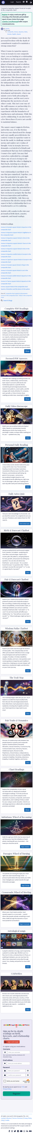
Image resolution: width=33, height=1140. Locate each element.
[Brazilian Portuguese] (8, 1025)
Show (27, 351)
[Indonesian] (16, 1027)
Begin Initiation (25, 847)
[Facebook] (9, 1131)
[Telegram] (18, 1131)
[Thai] (27, 1025)
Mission (9, 1118)
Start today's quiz (24, 523)
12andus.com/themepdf (10, 21)
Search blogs (7, 300)
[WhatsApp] (24, 1131)
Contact (3, 1118)
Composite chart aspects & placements (16, 293)
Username (6, 1049)
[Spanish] (6, 1025)
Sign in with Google (13, 1042)
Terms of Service (17, 1118)
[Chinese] (16, 1025)
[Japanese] (18, 1025)
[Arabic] (20, 1025)
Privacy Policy (7, 1089)
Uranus (16, 32)
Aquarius (21, 32)
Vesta (25, 32)
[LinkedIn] (27, 1131)
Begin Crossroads (24, 924)
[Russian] (13, 1025)
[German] (9, 1025)
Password (6, 1067)
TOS (23, 1087)
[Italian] (14, 1025)
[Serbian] (25, 1025)
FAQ (3, 1120)
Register (5, 14)
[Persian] (28, 1025)
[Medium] (30, 1131)
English (14, 34)
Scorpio (9, 34)
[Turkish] (23, 1025)
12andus (7, 28)
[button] (31, 2)
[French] (11, 1025)
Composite (10, 32)
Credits (7, 1120)
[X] (15, 1131)
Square (19, 34)
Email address (8, 1060)
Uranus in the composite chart (9, 295)
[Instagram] (12, 1131)
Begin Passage (25, 885)
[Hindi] (21, 1025)
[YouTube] (21, 1131)
